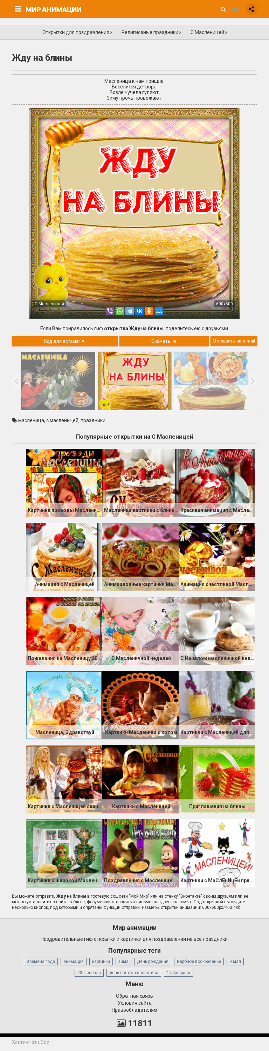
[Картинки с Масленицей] (140, 778)
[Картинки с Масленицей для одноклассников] (217, 704)
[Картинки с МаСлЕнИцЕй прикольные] (217, 853)
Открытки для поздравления (76, 32)
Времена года (41, 961)
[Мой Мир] (159, 311)
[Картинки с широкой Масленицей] (64, 853)
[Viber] (110, 311)
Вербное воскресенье (199, 961)
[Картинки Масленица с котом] (140, 704)
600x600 (224, 303)
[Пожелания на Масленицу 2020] (64, 630)
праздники (93, 420)
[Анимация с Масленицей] (64, 556)
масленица (31, 420)
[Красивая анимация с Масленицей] (217, 482)
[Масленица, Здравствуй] (64, 704)
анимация (73, 961)
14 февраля (178, 972)
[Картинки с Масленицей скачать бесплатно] (64, 778)
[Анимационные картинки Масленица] (140, 556)
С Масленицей (208, 32)
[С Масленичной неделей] (140, 630)
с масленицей (62, 420)
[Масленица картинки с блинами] (140, 482)
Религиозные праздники (150, 32)
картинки (101, 961)
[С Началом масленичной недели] (217, 630)
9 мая (235, 961)
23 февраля (89, 972)
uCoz (43, 1042)
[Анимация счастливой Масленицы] (217, 556)
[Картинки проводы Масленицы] (64, 482)
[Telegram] (129, 311)
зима (123, 961)
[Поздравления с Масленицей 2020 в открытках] (140, 853)
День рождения (152, 961)
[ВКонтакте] (139, 311)
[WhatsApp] (120, 311)
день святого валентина (133, 972)
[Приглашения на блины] (217, 778)
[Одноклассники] (149, 311)
